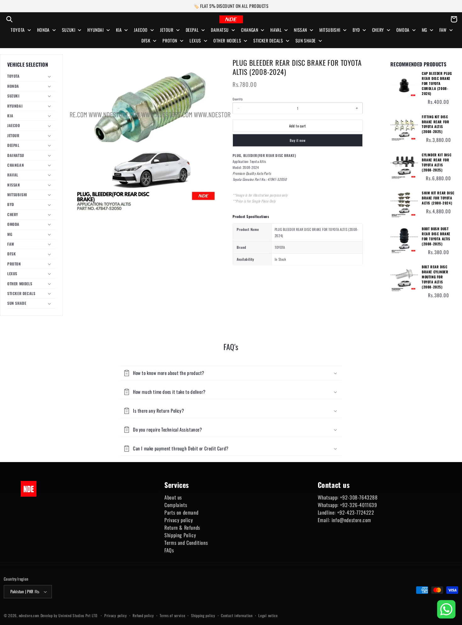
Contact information (236, 615)
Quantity (238, 99)
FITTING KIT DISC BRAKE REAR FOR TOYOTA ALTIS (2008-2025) (435, 124)
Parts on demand (181, 512)
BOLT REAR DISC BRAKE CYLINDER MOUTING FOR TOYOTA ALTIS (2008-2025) (435, 277)
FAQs (169, 550)
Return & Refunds (182, 527)
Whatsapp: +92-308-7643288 (348, 497)
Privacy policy (178, 520)
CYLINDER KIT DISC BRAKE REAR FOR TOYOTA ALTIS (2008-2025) (436, 162)
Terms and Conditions (186, 542)
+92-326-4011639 (358, 505)
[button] (9, 19)
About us (173, 497)
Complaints (175, 505)
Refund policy (143, 615)
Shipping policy (203, 615)
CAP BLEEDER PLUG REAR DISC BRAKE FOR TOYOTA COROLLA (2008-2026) (437, 83)
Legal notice (268, 615)
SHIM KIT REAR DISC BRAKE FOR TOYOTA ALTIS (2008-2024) (438, 198)
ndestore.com (29, 615)
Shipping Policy (180, 535)
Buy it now (297, 140)
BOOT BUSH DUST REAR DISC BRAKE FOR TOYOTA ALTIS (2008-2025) (436, 236)
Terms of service (172, 615)
